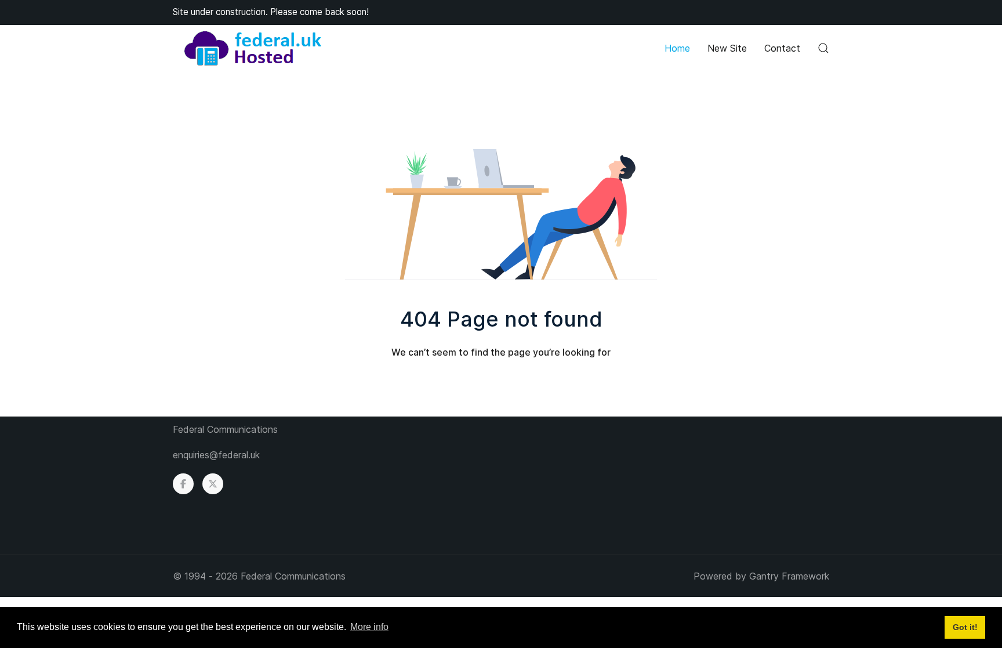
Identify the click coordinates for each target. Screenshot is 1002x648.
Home (677, 48)
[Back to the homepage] (252, 48)
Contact (782, 48)
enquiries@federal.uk (216, 455)
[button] (823, 48)
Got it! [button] (965, 627)
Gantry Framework (789, 576)
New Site (727, 48)
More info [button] (369, 627)
